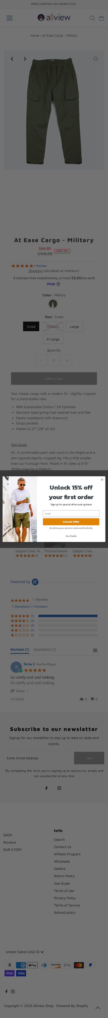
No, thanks (71, 535)
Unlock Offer (71, 522)
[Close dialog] (102, 479)
